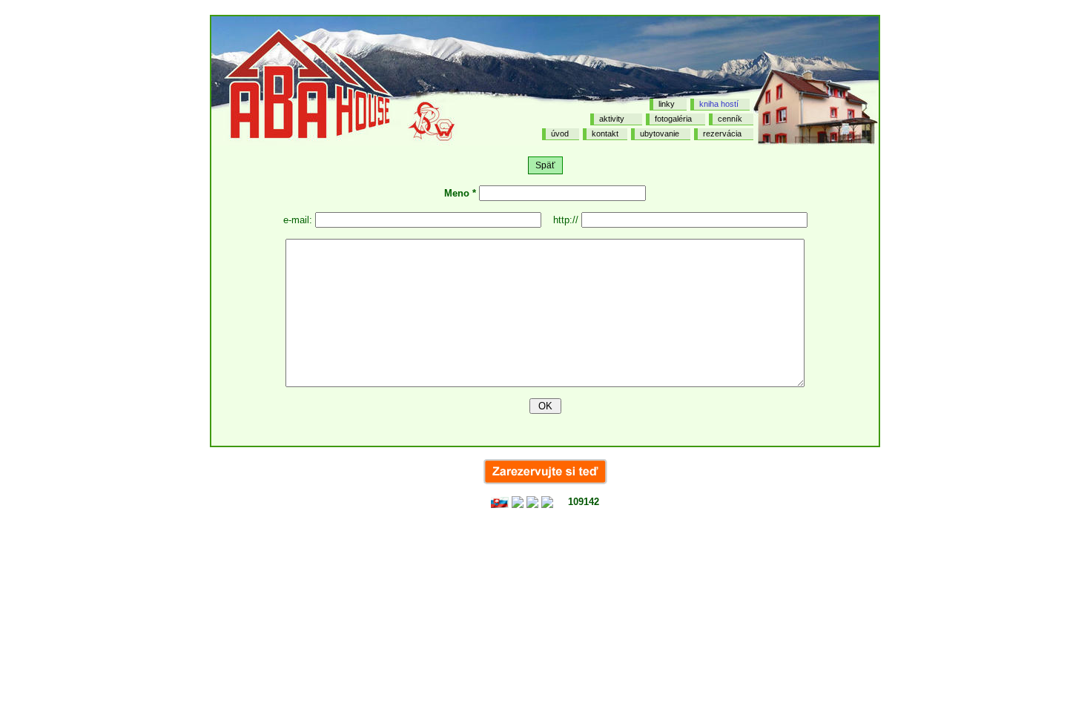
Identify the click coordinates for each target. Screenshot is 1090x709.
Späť (545, 165)
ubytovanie (659, 133)
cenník (730, 118)
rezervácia (722, 133)
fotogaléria (673, 118)
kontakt (605, 133)
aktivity (611, 118)
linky (666, 103)
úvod (560, 133)
